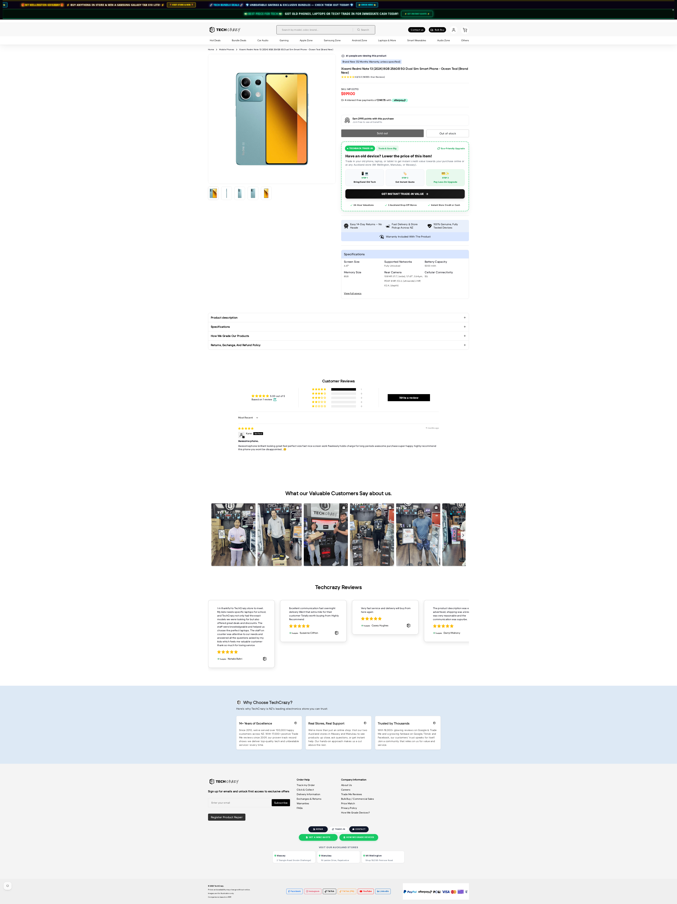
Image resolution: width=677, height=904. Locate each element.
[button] (319, 389)
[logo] (224, 30)
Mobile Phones (226, 49)
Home (211, 49)
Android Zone (359, 40)
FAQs (300, 808)
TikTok (330, 891)
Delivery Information (308, 794)
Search (365, 29)
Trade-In (340, 829)
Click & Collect (305, 789)
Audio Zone (443, 40)
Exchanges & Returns (309, 798)
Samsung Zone (332, 40)
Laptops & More (387, 40)
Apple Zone (306, 40)
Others (465, 40)
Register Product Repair (227, 817)
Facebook (296, 891)
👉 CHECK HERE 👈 (278, 5)
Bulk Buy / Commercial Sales (357, 798)
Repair (319, 829)
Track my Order (306, 785)
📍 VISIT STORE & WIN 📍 (93, 5)
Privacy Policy (349, 808)
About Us (346, 785)
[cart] (465, 30)
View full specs (353, 293)
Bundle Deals (239, 40)
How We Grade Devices (360, 837)
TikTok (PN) (348, 891)
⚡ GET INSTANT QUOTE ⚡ (417, 14)
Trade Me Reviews (351, 794)
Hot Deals (215, 40)
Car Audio (262, 40)
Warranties (303, 803)
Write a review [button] (408, 397)
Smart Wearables (416, 40)
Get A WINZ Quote (319, 837)
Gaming (284, 40)
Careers (345, 789)
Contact (360, 829)
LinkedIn (384, 891)
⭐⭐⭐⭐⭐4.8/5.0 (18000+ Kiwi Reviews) (363, 77)
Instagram (314, 891)
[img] (246, 428)
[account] (454, 30)
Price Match (348, 803)
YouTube (367, 891)
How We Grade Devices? (355, 812)
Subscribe (281, 802)
